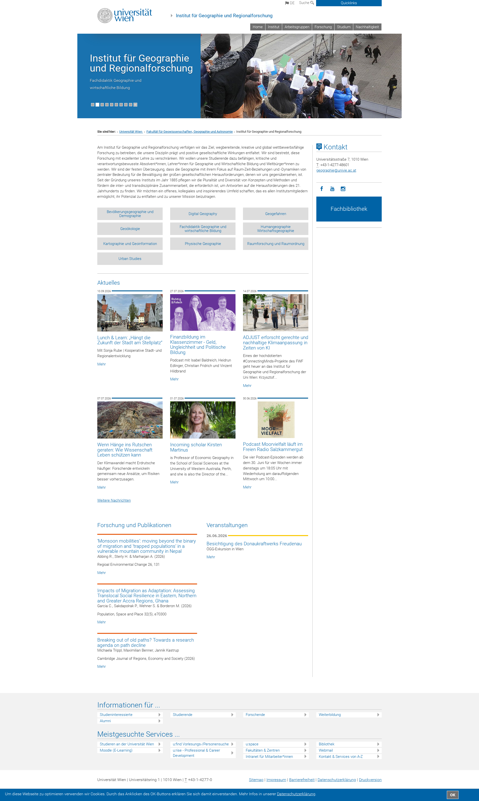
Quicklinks (349, 3)
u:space (252, 744)
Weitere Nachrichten (114, 500)
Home (258, 27)
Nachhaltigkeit (367, 27)
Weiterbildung (330, 714)
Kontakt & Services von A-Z (341, 756)
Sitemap (256, 779)
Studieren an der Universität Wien (127, 744)
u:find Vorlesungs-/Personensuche (201, 744)
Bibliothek (326, 744)
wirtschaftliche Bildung (110, 87)
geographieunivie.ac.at (336, 170)
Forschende (255, 714)
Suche (304, 2)
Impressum (276, 779)
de (292, 3)
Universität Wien (131, 131)
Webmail (326, 750)
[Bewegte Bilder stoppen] (135, 105)
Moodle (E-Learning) (116, 750)
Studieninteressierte (116, 714)
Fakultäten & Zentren (263, 750)
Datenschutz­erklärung (337, 779)
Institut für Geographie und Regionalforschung (224, 15)
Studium (344, 27)
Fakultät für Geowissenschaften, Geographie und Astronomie (189, 131)
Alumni (105, 721)
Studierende (182, 714)
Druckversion (370, 779)
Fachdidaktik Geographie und (115, 80)
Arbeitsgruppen (297, 27)
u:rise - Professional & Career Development (196, 753)
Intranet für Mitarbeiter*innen (269, 756)
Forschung (323, 27)
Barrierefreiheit (302, 779)
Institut (273, 27)
